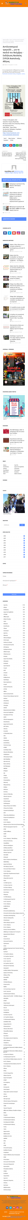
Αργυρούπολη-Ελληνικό (14, 934)
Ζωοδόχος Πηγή (14, 749)
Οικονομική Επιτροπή (14, 644)
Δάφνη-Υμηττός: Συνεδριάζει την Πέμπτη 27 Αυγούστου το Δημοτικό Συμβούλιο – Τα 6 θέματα (17, 258)
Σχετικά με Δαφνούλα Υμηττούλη (16, 1212)
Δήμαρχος (14, 661)
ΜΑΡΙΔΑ (14, 768)
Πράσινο (14, 777)
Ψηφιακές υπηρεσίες (14, 1180)
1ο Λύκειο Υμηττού (14, 885)
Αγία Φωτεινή (14, 761)
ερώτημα (14, 1185)
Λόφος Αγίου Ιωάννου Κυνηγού (14, 1091)
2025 (14, 538)
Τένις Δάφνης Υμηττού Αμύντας (14, 1038)
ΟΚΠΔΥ (14, 707)
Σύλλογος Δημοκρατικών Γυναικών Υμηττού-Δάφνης (14, 949)
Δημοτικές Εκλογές (14, 658)
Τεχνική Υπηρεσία (14, 1108)
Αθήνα (14, 691)
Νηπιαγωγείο (14, 875)
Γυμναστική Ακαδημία (14, 810)
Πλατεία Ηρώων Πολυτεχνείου (14, 1101)
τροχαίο (14, 1115)
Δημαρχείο (14, 968)
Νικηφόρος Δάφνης (14, 1168)
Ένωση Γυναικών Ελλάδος (14, 929)
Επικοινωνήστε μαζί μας (14, 1213)
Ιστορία (14, 672)
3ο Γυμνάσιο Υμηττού (14, 963)
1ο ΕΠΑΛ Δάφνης (14, 896)
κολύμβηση (14, 1012)
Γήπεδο (14, 936)
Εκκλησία (16, 471)
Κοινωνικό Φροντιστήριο (14, 868)
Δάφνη (4, 465)
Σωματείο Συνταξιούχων (14, 1103)
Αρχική (5, 1212)
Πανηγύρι (14, 705)
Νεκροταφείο (14, 1003)
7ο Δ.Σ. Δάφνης (14, 903)
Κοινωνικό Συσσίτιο (14, 941)
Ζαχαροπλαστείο (14, 1024)
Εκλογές (5, 468)
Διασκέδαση (14, 742)
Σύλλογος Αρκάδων (14, 847)
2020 (14, 550)
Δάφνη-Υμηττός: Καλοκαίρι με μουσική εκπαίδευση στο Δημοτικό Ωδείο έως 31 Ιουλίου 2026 (17, 268)
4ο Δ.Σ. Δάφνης (14, 924)
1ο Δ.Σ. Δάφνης (14, 871)
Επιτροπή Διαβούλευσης (14, 910)
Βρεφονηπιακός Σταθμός (14, 710)
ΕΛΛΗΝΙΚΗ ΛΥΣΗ (14, 1021)
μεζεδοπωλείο (14, 1187)
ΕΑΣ (14, 1143)
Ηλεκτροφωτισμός (14, 756)
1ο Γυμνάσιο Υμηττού (14, 956)
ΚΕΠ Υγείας (14, 726)
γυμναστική (14, 1010)
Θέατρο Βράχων (14, 637)
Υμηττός (16, 465)
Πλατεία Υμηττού (14, 796)
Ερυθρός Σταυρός (14, 1150)
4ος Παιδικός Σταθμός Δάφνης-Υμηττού (14, 1059)
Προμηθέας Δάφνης (14, 1031)
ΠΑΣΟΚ (14, 738)
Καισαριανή (14, 1087)
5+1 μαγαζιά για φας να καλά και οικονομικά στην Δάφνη (17, 308)
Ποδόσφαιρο (14, 803)
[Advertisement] (14, 22)
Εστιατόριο (14, 892)
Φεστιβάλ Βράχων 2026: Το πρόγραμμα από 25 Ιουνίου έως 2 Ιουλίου (17, 431)
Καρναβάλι (14, 977)
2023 (14, 543)
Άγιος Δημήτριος (14, 682)
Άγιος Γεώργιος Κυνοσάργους (14, 859)
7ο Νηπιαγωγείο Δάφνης (14, 1019)
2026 (14, 536)
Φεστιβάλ (14, 854)
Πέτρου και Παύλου (14, 808)
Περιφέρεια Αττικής (14, 714)
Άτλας (14, 1070)
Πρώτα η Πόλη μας (14, 794)
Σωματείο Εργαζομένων (14, 817)
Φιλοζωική (14, 703)
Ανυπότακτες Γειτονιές (14, 889)
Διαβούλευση (14, 906)
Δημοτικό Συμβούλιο (19, 466)
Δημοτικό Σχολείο (14, 1077)
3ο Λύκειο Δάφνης (14, 887)
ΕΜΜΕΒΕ (14, 908)
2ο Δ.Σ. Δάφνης (14, 822)
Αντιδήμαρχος (14, 766)
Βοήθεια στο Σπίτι (14, 1136)
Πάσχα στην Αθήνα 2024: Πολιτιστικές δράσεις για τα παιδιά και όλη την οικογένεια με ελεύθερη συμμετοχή (17, 287)
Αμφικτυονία (14, 1131)
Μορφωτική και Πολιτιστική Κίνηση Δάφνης (14, 824)
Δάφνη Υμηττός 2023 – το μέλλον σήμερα (14, 996)
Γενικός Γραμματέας (14, 1073)
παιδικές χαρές (14, 1189)
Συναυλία (14, 731)
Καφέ (14, 836)
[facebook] (5, 233)
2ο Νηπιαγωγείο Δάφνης (14, 1119)
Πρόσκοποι (14, 943)
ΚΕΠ (14, 812)
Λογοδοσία (14, 798)
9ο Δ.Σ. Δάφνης (14, 927)
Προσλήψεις (6, 470)
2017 (14, 557)
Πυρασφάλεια (14, 780)
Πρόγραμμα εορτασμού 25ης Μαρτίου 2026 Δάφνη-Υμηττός (17, 185)
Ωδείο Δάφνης (14, 1040)
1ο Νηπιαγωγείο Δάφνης (14, 1117)
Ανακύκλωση (14, 721)
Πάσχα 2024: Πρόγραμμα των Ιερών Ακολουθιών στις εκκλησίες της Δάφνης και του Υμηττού (17, 299)
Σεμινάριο (14, 1035)
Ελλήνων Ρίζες (14, 975)
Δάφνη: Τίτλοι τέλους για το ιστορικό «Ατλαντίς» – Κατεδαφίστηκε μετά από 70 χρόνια (17, 247)
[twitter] (9, 233)
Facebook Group (12, 74)
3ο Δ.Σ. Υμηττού (14, 991)
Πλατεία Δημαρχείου (14, 719)
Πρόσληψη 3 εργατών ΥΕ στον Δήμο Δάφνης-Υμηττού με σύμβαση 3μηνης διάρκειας (17, 338)
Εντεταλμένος (14, 1082)
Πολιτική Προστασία (14, 693)
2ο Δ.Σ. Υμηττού (14, 961)
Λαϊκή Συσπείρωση (14, 686)
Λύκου (14, 1094)
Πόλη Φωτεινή (14, 654)
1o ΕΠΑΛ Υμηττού (14, 882)
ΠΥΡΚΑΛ (14, 614)
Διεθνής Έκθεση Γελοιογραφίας (14, 970)
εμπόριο (14, 951)
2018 (14, 554)
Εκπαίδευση (6, 466)
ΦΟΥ (14, 670)
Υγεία (4, 473)
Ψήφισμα (14, 894)
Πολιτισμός (17, 470)
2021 (14, 547)
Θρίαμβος (14, 998)
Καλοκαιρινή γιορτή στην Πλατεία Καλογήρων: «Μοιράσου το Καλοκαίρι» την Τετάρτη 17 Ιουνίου (17, 450)
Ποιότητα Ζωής (14, 745)
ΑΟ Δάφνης (14, 647)
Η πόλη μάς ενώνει (14, 733)
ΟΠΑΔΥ (14, 747)
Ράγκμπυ (14, 1033)
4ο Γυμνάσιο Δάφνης (14, 1017)
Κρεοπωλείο (14, 1166)
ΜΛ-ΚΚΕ (14, 1096)
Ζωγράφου (6, 140)
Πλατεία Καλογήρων (14, 845)
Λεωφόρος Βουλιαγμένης (14, 915)
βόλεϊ (14, 1112)
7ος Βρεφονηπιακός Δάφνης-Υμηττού (14, 1063)
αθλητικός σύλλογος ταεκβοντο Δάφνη (14, 1110)
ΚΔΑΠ (14, 833)
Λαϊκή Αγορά (14, 1089)
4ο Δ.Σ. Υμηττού (14, 901)
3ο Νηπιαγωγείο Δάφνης (14, 993)
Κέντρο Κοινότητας (14, 840)
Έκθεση (14, 787)
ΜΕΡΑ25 (14, 979)
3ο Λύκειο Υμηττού (14, 1014)
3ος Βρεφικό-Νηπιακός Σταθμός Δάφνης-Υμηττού (14, 1051)
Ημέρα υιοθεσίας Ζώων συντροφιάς (14, 1154)
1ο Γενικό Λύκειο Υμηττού (14, 989)
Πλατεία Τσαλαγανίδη (14, 917)
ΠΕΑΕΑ (14, 1171)
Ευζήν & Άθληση (14, 831)
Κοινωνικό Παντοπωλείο (14, 1161)
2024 (14, 540)
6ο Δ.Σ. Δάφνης (14, 1061)
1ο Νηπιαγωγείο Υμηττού (14, 899)
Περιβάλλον (14, 843)
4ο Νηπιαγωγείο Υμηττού (14, 1056)
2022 (14, 545)
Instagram (18, 74)
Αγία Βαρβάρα (14, 759)
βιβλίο (14, 986)
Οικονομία (16, 468)
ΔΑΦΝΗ (14, 1138)
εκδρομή (14, 857)
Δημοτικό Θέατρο (14, 864)
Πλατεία (14, 728)
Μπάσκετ (14, 623)
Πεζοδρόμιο (14, 754)
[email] (23, 233)
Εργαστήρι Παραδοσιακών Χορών (14, 873)
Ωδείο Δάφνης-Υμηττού (14, 922)
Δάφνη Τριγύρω (11, 138)
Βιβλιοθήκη (14, 861)
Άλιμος (14, 1068)
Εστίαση (14, 791)
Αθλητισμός (5, 471)
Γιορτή (10, 39)
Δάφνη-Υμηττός (14, 1075)
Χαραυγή (14, 819)
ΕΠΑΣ (14, 1145)
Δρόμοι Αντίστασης (14, 972)
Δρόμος (14, 698)
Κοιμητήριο (14, 1159)
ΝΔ (14, 773)
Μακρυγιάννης (14, 784)
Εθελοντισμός (14, 651)
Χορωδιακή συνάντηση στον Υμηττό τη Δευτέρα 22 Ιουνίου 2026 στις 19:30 (17, 440)
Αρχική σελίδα (6, 39)
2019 (14, 552)
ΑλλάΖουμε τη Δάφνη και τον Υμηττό (14, 931)
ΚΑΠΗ (14, 717)
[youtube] (14, 233)
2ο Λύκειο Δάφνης (14, 1045)
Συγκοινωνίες (14, 984)
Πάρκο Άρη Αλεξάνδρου (14, 815)
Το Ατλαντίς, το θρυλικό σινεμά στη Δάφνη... (16, 277)
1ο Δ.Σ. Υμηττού (14, 958)
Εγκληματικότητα (14, 649)
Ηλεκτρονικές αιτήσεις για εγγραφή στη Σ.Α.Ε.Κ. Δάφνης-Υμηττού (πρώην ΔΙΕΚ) (16, 327)
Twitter (23, 74)
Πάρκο (14, 628)
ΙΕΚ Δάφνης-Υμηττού (14, 866)
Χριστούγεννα (14, 665)
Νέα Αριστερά (14, 1098)
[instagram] (18, 233)
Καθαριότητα (14, 677)
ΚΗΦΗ (14, 1000)
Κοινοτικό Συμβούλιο (14, 712)
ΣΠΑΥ (14, 829)
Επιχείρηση (14, 740)
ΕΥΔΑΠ (14, 1080)
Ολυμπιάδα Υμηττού (14, 878)
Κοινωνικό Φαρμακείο (14, 1164)
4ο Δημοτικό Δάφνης (14, 1054)
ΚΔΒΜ (14, 1084)
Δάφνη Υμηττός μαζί (14, 850)
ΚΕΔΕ (14, 1157)
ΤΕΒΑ (14, 1105)
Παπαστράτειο (14, 1026)
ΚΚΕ (14, 735)
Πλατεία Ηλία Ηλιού (14, 1028)
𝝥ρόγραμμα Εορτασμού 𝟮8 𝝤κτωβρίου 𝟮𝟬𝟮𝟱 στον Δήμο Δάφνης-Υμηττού (17, 208)
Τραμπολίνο (14, 1175)
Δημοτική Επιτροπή (14, 724)
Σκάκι (14, 945)
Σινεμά (14, 684)
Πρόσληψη (14, 679)
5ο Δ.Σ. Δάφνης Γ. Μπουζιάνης (14, 838)
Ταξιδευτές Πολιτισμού (14, 1005)
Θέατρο (14, 675)
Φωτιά (14, 1007)
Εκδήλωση (19, 138)
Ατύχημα (14, 770)
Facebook (4, 74)
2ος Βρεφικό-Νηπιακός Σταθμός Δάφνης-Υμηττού (14, 1048)
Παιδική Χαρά (14, 801)
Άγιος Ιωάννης (14, 763)
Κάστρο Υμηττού (14, 852)
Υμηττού (14, 1178)
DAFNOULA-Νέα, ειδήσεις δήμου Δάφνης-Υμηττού (14, 172)
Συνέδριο (14, 1173)
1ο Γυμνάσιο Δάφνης (14, 954)
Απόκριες (14, 789)
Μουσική (14, 782)
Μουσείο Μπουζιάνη (14, 752)
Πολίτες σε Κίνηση (14, 642)
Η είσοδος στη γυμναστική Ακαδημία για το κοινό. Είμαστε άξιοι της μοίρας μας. (17, 317)
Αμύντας (14, 633)
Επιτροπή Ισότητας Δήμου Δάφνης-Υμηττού (14, 913)
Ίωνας (14, 1126)
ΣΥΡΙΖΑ (11, 140)
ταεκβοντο (14, 1042)
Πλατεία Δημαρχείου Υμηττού (13, 826)
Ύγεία (14, 1129)
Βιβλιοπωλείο (14, 1133)
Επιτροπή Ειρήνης (14, 1147)
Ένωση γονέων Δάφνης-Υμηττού (14, 696)
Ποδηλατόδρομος (14, 982)
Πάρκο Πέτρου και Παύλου (14, 805)
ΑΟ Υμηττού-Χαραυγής (14, 965)
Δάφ (14, 1140)
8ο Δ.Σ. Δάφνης (14, 1066)
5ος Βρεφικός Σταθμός (14, 1122)
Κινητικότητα (14, 938)
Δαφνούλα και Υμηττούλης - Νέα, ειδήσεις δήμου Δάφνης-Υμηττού (16, 1217)
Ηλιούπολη (14, 700)
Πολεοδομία (14, 920)
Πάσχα (14, 775)
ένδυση (14, 1182)
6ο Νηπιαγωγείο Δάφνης (14, 1124)
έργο (14, 880)
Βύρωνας (14, 635)
